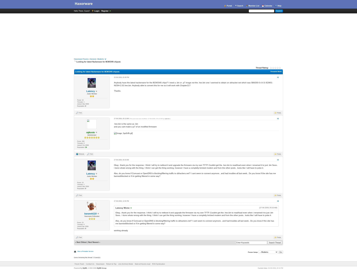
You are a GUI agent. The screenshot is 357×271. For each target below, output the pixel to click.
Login (96, 11)
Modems (100, 59)
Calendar (268, 6)
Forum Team (79, 264)
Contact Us (90, 264)
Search (240, 6)
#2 (278, 118)
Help (279, 6)
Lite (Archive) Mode (125, 264)
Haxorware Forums (81, 59)
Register (104, 11)
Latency (90, 91)
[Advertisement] (178, 34)
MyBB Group (101, 268)
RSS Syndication (158, 264)
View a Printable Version (85, 251)
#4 (278, 201)
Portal (229, 6)
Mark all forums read (142, 264)
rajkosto (167, 118)
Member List (254, 6)
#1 (278, 77)
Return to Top (111, 264)
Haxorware (100, 264)
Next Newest (93, 242)
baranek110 (90, 213)
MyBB (85, 268)
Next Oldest (81, 242)
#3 (278, 160)
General (93, 59)
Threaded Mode (276, 71)
